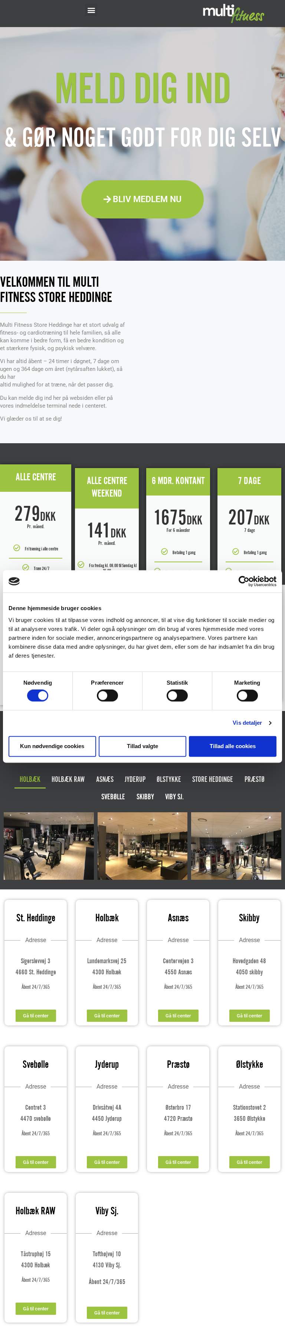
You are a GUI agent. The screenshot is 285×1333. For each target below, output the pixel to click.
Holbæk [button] (30, 779)
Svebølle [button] (113, 797)
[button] (91, 10)
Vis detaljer (247, 723)
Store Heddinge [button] (212, 779)
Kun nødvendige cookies (52, 746)
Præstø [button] (255, 779)
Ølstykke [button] (169, 779)
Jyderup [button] (135, 779)
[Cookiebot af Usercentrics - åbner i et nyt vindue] (244, 581)
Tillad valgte (142, 746)
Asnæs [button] (105, 779)
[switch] (107, 696)
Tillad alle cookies (233, 746)
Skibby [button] (145, 797)
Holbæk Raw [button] (68, 779)
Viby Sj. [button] (174, 797)
